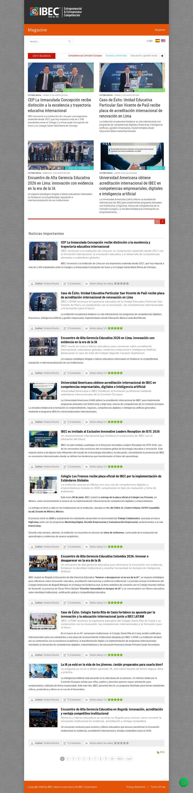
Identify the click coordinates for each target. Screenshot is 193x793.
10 (112, 758)
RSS (162, 752)
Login (150, 40)
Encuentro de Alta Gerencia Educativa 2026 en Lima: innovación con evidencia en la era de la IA (60, 183)
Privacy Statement (135, 786)
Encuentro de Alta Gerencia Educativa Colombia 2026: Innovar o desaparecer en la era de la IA (105, 558)
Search (70, 41)
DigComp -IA (155, 168)
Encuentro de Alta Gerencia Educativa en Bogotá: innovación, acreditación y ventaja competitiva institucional (112, 711)
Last (129, 758)
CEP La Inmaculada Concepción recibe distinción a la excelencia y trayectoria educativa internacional (59, 105)
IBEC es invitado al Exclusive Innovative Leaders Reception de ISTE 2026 (110, 431)
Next (120, 758)
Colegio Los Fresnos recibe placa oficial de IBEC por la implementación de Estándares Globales (111, 478)
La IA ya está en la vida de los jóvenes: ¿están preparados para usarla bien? (112, 664)
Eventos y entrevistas (79, 168)
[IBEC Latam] (57, 12)
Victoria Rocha (34, 95)
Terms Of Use (158, 786)
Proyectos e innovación (78, 90)
